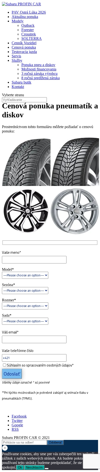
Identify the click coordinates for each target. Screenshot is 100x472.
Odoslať (12, 373)
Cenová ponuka (24, 47)
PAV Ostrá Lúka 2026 (29, 12)
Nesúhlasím (34, 467)
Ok (20, 467)
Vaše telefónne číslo (38, 366)
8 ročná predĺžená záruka (40, 78)
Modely (18, 21)
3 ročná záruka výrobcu (39, 73)
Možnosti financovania (38, 69)
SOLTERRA (31, 38)
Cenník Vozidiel (24, 43)
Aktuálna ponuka (25, 17)
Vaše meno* (11, 252)
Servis (16, 56)
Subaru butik (21, 82)
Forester (27, 30)
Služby (17, 60)
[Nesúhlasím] (47, 468)
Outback (27, 25)
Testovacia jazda (24, 52)
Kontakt (18, 87)
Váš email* (10, 332)
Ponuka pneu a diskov (38, 65)
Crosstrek (28, 34)
